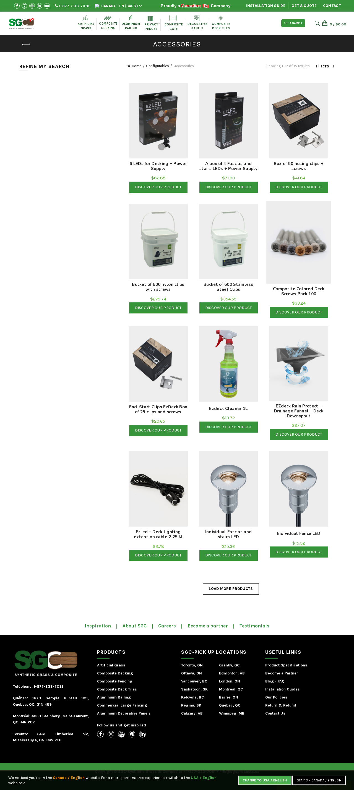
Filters (322, 66)
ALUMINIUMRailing (131, 22)
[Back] (26, 44)
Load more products (231, 588)
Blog (269, 681)
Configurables (157, 66)
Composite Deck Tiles (117, 689)
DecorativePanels (197, 22)
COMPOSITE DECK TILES (221, 23)
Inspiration (98, 626)
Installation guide (265, 6)
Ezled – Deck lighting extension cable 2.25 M (158, 534)
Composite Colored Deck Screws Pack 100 (298, 291)
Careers (167, 626)
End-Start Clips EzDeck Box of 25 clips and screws (158, 409)
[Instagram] (111, 734)
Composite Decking (108, 23)
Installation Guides (282, 689)
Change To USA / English (265, 780)
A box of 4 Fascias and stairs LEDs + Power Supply (228, 166)
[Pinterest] (132, 734)
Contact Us (275, 713)
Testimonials (254, 626)
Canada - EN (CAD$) (119, 6)
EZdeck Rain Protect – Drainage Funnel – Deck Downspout (299, 411)
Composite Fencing (114, 681)
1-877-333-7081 (74, 6)
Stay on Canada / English (319, 780)
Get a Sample (293, 23)
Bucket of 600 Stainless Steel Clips (228, 287)
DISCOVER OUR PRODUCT (158, 187)
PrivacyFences (151, 23)
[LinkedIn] (142, 734)
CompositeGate (174, 23)
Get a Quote (304, 6)
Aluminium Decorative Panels (124, 713)
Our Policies (276, 697)
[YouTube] (121, 734)
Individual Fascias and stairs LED (228, 534)
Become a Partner (281, 673)
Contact (332, 6)
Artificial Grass (111, 665)
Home (137, 66)
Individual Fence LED (299, 533)
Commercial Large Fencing (122, 705)
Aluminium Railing (114, 697)
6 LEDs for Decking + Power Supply (158, 166)
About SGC (135, 626)
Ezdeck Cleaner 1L (228, 408)
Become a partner (208, 626)
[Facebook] (100, 734)
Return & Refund (280, 705)
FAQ (281, 681)
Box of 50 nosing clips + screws (299, 166)
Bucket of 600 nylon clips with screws (158, 287)
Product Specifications (286, 665)
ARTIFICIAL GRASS (86, 22)
